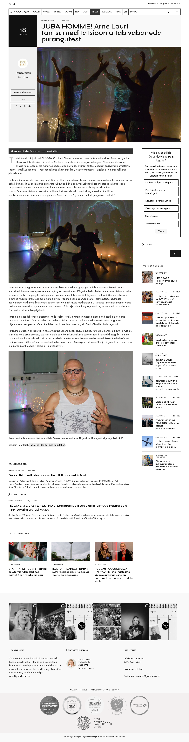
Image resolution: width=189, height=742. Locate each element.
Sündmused (27, 92)
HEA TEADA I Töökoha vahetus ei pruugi (166, 281)
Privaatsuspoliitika (133, 669)
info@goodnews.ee (134, 658)
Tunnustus (160, 457)
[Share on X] (20, 106)
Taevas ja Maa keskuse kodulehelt (47, 445)
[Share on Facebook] (16, 106)
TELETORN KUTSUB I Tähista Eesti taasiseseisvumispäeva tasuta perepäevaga (70, 572)
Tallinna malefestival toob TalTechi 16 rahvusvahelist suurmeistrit (167, 300)
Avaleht (73, 690)
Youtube (173, 3)
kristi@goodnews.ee (86, 668)
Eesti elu (18, 501)
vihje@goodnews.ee (19, 676)
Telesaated (160, 336)
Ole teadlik (160, 274)
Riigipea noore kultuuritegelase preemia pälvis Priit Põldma (166, 465)
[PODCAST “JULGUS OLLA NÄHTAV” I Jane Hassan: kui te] (163, 621)
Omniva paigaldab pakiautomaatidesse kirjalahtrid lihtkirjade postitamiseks (167, 321)
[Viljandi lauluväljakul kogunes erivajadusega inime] (107, 621)
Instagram (163, 3)
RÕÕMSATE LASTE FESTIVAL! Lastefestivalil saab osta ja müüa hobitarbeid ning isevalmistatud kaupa (68, 507)
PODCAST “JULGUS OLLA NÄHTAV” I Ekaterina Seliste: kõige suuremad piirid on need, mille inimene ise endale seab (114, 575)
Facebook (152, 3)
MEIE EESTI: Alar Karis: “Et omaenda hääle (166, 405)
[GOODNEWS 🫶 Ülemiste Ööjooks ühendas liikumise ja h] (51, 621)
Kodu (43, 20)
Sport (17, 470)
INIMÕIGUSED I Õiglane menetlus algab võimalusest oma (166, 364)
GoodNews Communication (115, 736)
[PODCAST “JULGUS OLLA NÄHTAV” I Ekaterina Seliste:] (79, 621)
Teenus (176, 376)
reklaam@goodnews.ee (147, 676)
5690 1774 (83, 665)
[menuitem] (36, 12)
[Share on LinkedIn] (25, 106)
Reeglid (83, 690)
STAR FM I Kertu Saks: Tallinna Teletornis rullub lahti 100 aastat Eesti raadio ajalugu (28, 572)
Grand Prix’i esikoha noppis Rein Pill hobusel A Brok (48, 475)
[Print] (29, 106)
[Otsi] (175, 253)
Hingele (51, 20)
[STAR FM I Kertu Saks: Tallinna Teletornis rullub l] (23, 621)
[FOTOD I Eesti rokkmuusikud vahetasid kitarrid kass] (135, 621)
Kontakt (115, 690)
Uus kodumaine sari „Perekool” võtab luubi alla (166, 343)
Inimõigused (160, 355)
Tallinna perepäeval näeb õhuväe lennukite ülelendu (167, 444)
